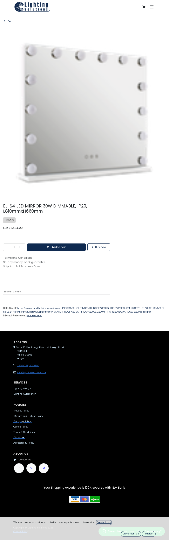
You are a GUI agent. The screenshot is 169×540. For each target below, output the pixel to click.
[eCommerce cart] (144, 7)
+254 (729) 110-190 (28, 365)
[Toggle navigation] (152, 7)
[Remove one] (7, 247)
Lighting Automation (24, 394)
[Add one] (21, 247)
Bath (10, 21)
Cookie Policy (104, 522)
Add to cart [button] (58, 247)
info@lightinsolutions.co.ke (31, 372)
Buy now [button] (100, 247)
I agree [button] (149, 533)
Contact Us (25, 459)
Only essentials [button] (131, 533)
